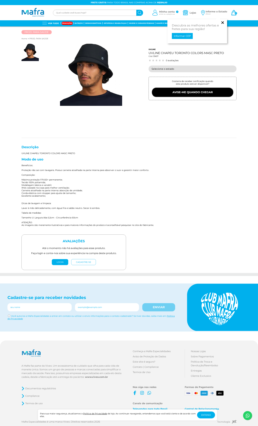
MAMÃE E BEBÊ (162, 23)
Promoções (67, 23)
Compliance (32, 396)
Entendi (206, 415)
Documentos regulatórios (40, 388)
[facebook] (135, 393)
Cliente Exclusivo (201, 376)
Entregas (196, 370)
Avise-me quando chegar (192, 92)
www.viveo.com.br (96, 377)
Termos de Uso (141, 372)
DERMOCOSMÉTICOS (93, 23)
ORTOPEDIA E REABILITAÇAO (115, 23)
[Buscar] (139, 13)
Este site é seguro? (144, 361)
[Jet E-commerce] (226, 422)
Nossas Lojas (198, 351)
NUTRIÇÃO (79, 23)
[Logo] (33, 12)
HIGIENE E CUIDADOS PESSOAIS (141, 23)
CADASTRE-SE (83, 262)
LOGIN (60, 262)
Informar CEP (182, 35)
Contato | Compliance (146, 367)
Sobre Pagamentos (202, 356)
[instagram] (142, 393)
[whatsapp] (149, 393)
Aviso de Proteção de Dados (149, 356)
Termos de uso (34, 403)
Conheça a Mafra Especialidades (152, 351)
